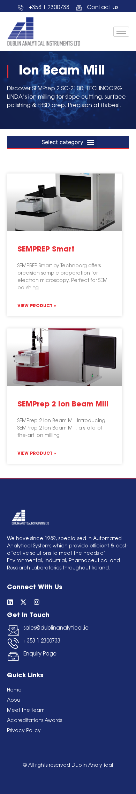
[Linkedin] (10, 602)
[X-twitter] (23, 602)
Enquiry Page (39, 654)
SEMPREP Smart (46, 249)
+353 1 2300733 (41, 641)
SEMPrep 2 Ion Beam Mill (62, 404)
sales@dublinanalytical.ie (56, 628)
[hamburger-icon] (121, 32)
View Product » (36, 306)
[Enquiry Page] (13, 656)
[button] (68, 142)
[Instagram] (36, 602)
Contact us (102, 7)
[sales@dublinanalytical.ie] (13, 630)
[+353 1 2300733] (13, 643)
